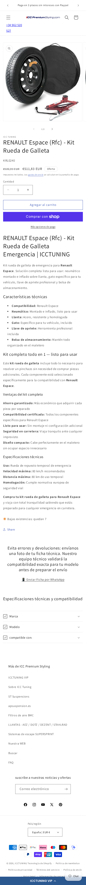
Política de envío (72, 869)
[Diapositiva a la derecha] (52, 129)
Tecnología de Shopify (40, 863)
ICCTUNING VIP (18, 677)
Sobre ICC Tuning (20, 687)
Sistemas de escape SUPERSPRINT (31, 734)
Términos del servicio (48, 869)
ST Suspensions (18, 696)
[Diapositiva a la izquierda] (33, 129)
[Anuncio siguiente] (78, 5)
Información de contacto (53, 876)
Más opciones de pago (43, 226)
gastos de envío (36, 174)
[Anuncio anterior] (7, 5)
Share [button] (11, 529)
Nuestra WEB (17, 743)
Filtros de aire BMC (21, 715)
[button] (43, 881)
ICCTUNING (21, 863)
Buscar (13, 753)
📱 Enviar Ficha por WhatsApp (43, 579)
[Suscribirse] (66, 789)
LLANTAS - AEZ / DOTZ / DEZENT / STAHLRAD (37, 725)
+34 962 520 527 (14, 28)
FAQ (11, 762)
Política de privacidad (20, 869)
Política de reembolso (68, 863)
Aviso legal (29, 876)
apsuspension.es (19, 706)
